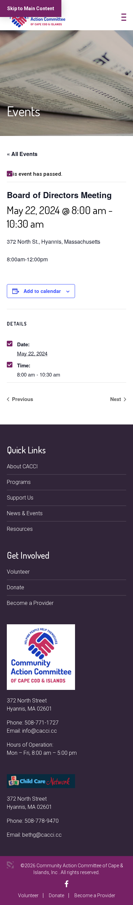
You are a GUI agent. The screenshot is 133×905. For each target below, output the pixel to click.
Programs (19, 482)
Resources (20, 529)
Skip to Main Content (30, 8)
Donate (15, 587)
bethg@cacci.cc (42, 835)
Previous (22, 399)
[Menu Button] (123, 17)
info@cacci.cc (39, 731)
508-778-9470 (42, 821)
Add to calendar (42, 291)
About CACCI (22, 466)
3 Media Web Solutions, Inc (10, 865)
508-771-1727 (42, 722)
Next (116, 399)
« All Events (22, 154)
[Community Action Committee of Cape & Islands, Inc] (37, 18)
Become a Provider (30, 603)
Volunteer (18, 572)
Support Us (20, 497)
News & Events (25, 513)
